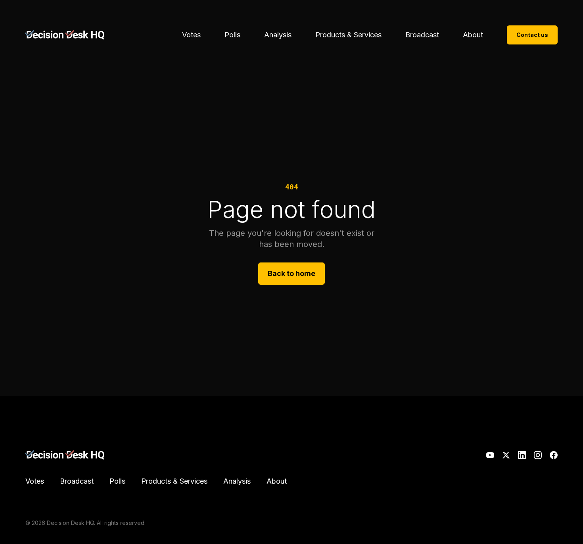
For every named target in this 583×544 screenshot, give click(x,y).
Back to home (291, 273)
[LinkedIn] (522, 455)
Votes (191, 35)
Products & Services (348, 35)
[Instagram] (538, 455)
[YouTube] (490, 455)
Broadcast (422, 35)
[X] (506, 455)
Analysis (278, 35)
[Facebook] (554, 455)
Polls (232, 35)
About (473, 35)
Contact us (532, 34)
